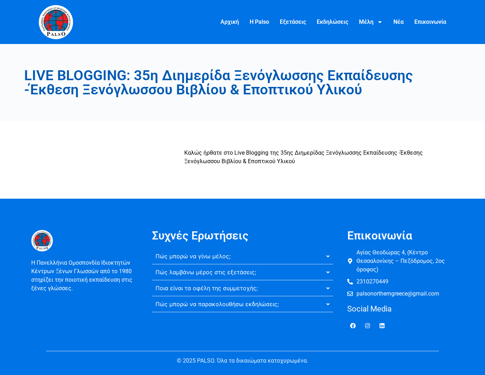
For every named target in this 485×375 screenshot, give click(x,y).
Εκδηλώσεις (332, 21)
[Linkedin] (382, 325)
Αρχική (229, 21)
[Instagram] (367, 325)
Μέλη (366, 21)
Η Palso (259, 21)
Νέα (398, 21)
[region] (92, 323)
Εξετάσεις (293, 21)
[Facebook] (353, 325)
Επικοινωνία (430, 21)
